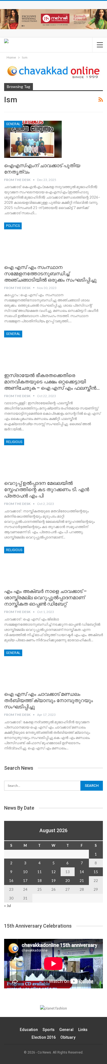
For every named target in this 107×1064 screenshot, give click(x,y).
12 (53, 872)
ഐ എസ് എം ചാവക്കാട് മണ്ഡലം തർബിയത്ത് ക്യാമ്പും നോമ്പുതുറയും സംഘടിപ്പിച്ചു (48, 700)
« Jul (7, 905)
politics (13, 226)
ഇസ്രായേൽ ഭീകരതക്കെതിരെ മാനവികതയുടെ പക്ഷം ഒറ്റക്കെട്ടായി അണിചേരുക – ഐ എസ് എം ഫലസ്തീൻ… (52, 381)
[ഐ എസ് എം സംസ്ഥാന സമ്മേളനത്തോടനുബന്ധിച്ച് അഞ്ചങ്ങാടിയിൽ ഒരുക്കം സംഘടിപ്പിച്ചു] (33, 240)
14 (82, 872)
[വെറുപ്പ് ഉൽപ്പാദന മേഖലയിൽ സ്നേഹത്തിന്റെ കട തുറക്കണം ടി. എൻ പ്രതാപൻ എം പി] (33, 457)
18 (39, 880)
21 (82, 880)
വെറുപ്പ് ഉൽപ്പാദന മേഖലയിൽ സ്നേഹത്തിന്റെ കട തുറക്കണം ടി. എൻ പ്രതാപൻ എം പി (46, 489)
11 (39, 872)
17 (25, 880)
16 (11, 880)
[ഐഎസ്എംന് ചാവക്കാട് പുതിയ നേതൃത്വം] (33, 139)
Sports (49, 1029)
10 (25, 872)
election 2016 (44, 1037)
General (13, 124)
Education (29, 1029)
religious (14, 442)
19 (53, 880)
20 (67, 880)
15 (96, 872)
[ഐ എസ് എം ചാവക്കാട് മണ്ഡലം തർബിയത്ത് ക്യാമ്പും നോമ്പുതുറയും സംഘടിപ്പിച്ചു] (33, 668)
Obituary (67, 1037)
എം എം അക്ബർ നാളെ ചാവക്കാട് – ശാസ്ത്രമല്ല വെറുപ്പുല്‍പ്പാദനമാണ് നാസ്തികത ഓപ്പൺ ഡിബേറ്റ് (45, 597)
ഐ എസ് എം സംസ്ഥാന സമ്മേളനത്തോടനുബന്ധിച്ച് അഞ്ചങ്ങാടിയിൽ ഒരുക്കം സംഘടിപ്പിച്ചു (50, 273)
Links (83, 1029)
